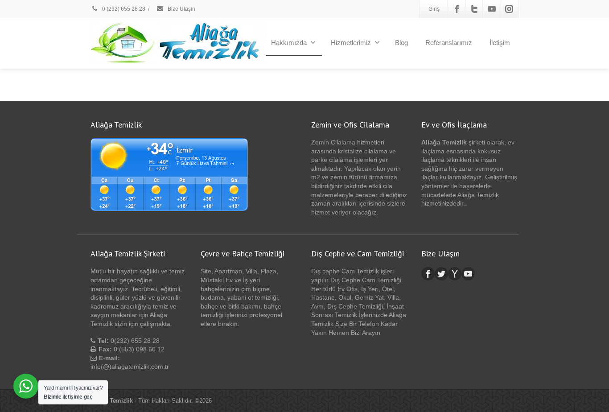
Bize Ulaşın (180, 9)
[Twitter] (474, 9)
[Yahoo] (454, 273)
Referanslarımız (448, 42)
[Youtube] (492, 9)
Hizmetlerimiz (351, 42)
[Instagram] (509, 9)
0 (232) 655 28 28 (123, 9)
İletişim (500, 42)
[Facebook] (457, 9)
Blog (401, 42)
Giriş (434, 9)
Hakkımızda (289, 42)
